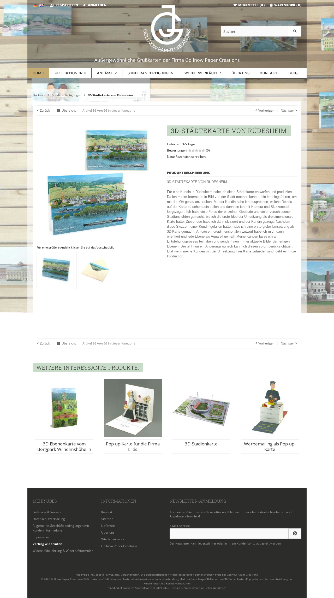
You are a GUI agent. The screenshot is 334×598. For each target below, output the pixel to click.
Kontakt (269, 72)
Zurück (44, 110)
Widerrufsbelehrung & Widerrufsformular (63, 550)
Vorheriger (266, 110)
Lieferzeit (108, 525)
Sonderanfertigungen (151, 72)
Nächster (288, 110)
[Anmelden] (295, 534)
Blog (292, 72)
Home (38, 72)
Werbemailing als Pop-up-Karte (270, 446)
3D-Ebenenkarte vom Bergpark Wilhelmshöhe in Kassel (64, 449)
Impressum (41, 537)
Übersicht (68, 110)
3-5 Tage (188, 144)
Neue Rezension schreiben (186, 156)
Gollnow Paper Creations (119, 546)
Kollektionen (69, 72)
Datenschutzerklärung (49, 519)
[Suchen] (294, 31)
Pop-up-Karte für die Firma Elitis (133, 446)
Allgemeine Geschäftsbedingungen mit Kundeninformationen (61, 528)
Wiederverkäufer (202, 72)
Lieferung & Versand (47, 512)
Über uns (240, 72)
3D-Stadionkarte (201, 444)
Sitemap (107, 519)
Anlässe (105, 72)
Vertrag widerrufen (47, 544)
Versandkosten (130, 574)
